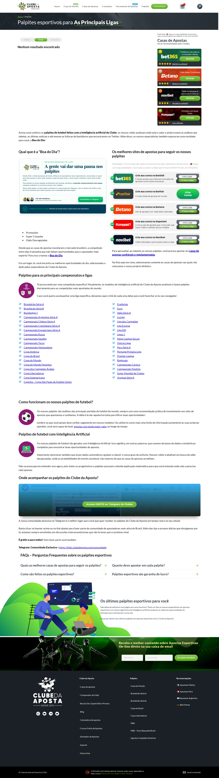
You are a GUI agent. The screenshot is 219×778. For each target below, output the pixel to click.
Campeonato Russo (34, 334)
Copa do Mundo (71, 6)
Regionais (122, 360)
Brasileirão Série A (34, 304)
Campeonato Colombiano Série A (42, 325)
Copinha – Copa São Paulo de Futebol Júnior (48, 381)
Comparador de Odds (89, 695)
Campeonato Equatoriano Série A (42, 330)
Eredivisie (122, 304)
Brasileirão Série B (34, 308)
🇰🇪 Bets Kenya (183, 704)
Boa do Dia (56, 255)
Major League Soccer (128, 338)
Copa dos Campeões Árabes (39, 368)
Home (57, 6)
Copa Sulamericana (34, 377)
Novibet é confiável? (180, 103)
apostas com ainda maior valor (90, 426)
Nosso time (85, 753)
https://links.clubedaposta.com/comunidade (82, 547)
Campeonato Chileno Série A (39, 321)
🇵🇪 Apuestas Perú (185, 691)
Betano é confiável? (179, 84)
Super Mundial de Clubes (130, 373)
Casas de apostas (87, 687)
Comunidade (159, 6)
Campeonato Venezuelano (38, 347)
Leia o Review (177, 123)
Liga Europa (123, 325)
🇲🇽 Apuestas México (186, 685)
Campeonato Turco (34, 343)
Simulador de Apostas (89, 736)
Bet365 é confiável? (180, 64)
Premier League (125, 355)
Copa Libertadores (34, 373)
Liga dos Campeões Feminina (143, 738)
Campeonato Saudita (35, 338)
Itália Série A (124, 312)
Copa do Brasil (32, 355)
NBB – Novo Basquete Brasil (143, 730)
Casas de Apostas (90, 6)
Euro (119, 308)
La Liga (121, 317)
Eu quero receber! (186, 658)
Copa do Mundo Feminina (38, 364)
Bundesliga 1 (31, 312)
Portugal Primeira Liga (129, 351)
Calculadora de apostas (90, 720)
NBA (133, 723)
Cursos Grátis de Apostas (91, 728)
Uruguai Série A (125, 377)
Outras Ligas (124, 343)
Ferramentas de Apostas (127, 6)
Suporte (83, 745)
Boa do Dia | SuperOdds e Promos (95, 703)
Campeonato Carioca (128, 364)
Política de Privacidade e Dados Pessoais (117, 773)
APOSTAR (190, 59)
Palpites (145, 6)
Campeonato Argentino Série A (41, 317)
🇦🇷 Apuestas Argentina (187, 698)
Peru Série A (124, 347)
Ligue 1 (121, 334)
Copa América (31, 351)
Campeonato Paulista (128, 368)
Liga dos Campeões (127, 321)
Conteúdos (107, 6)
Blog (82, 711)
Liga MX (121, 330)
